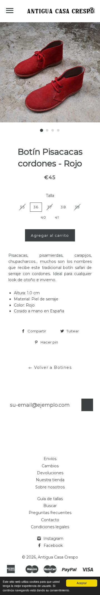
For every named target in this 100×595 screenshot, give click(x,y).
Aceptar (82, 583)
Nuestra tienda (50, 479)
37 (49, 207)
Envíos (50, 458)
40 (43, 217)
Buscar (50, 505)
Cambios (50, 465)
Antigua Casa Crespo (58, 557)
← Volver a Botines (50, 367)
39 (77, 207)
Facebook (52, 545)
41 (57, 217)
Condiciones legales (50, 526)
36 (36, 207)
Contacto (50, 519)
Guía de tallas (50, 498)
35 (22, 207)
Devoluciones (50, 472)
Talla (50, 195)
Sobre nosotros (50, 487)
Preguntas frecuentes (50, 512)
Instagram (52, 538)
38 (63, 207)
